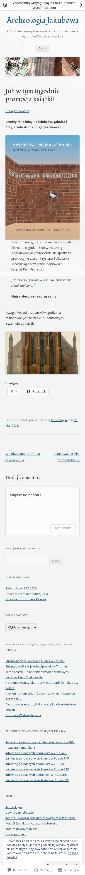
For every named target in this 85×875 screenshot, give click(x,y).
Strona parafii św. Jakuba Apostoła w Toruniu (36, 666)
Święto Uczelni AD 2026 (20, 588)
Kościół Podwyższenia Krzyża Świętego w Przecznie (40, 818)
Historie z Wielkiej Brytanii (23, 715)
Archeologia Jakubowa (43, 20)
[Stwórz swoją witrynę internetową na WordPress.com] (42, 5)
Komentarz (63, 528)
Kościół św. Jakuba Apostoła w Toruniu (31, 823)
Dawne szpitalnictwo (19, 812)
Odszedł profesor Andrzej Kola (26, 594)
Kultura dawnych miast (21, 829)
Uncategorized (15, 834)
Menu (42, 48)
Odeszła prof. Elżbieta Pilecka (25, 599)
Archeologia (59, 420)
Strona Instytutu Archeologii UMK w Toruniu (35, 661)
